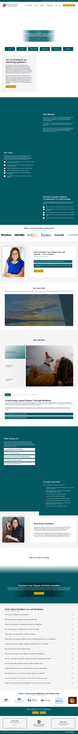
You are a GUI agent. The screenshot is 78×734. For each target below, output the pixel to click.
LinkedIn (50, 589)
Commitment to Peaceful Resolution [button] (14, 463)
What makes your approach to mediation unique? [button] (20, 634)
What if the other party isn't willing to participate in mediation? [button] (25, 653)
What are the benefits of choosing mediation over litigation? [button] (23, 624)
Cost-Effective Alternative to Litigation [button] (14, 460)
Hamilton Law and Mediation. (10, 732)
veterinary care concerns (14, 76)
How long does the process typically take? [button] (18, 649)
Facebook (39, 589)
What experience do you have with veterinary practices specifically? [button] (26, 668)
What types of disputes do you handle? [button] (17, 614)
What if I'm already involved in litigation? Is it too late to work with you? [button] (28, 683)
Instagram (44, 589)
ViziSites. (26, 732)
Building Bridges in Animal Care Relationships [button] (17, 414)
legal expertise (23, 70)
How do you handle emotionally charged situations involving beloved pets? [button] (28, 658)
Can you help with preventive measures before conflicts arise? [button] (24, 663)
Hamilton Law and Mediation (50, 117)
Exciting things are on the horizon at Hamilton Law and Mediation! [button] (50, 261)
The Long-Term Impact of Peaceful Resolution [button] (16, 417)
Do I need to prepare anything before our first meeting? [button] (22, 629)
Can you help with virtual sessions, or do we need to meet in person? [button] (26, 678)
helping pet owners (56, 128)
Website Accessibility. (37, 732)
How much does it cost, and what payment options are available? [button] (25, 673)
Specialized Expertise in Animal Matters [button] (14, 449)
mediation (14, 155)
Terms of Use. (31, 732)
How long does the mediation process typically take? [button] (21, 619)
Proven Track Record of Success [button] (12, 453)
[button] (11, 86)
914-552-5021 (27, 589)
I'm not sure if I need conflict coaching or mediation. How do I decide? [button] (27, 644)
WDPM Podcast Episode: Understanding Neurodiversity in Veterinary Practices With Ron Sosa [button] (53, 265)
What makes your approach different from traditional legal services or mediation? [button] (30, 639)
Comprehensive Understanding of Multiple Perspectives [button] (18, 456)
